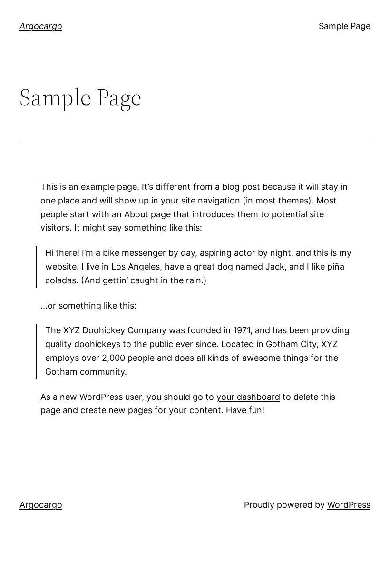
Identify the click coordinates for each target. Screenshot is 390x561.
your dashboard (248, 397)
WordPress (348, 505)
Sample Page (344, 26)
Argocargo (41, 26)
